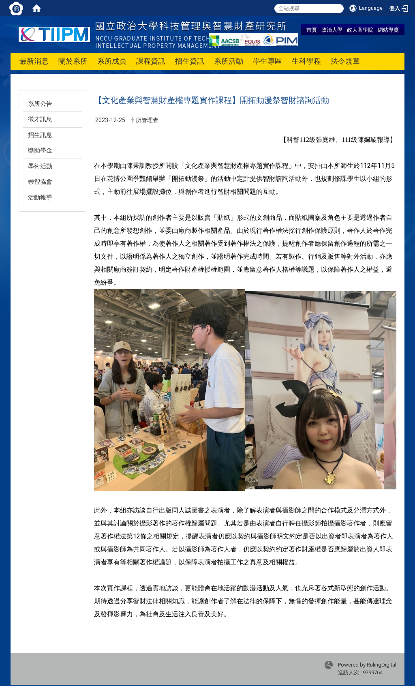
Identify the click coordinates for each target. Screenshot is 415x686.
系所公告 (40, 103)
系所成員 (111, 61)
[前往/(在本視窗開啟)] (153, 34)
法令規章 (345, 61)
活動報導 (40, 197)
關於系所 (73, 61)
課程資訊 (150, 61)
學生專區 (267, 61)
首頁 (311, 29)
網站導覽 (388, 29)
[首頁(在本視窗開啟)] (36, 8)
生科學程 (306, 61)
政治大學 (331, 29)
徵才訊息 (40, 119)
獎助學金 (40, 150)
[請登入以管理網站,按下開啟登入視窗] (16, 8)
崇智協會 (40, 181)
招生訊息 (40, 135)
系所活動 (228, 61)
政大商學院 (360, 29)
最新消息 (34, 61)
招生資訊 (189, 61)
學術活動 (40, 166)
